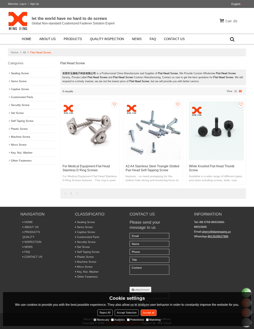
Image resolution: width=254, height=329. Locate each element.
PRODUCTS (73, 39)
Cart (230, 21)
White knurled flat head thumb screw (211, 168)
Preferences (137, 319)
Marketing (155, 319)
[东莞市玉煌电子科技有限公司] (18, 21)
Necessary (103, 319)
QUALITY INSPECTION (107, 39)
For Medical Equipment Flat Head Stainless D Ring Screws (86, 168)
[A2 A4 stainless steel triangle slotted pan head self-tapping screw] (153, 130)
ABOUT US (47, 39)
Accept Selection (127, 312)
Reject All (105, 312)
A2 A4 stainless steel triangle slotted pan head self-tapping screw (152, 168)
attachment (142, 289)
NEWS (137, 39)
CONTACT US (174, 39)
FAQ (153, 39)
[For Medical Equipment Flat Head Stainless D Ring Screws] (90, 130)
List (235, 91)
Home (14, 52)
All (24, 52)
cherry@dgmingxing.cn (216, 231)
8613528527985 (218, 236)
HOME (26, 39)
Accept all (148, 312)
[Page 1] (65, 193)
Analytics (119, 319)
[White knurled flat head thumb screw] (216, 130)
